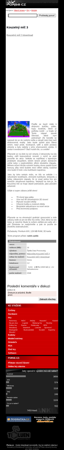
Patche (24, 325)
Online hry (13, 325)
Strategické (13, 330)
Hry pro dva (13, 323)
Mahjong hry (37, 323)
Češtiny (11, 310)
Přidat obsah (45, 447)
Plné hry (12, 349)
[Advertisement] (27, 56)
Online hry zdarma (16, 366)
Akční (23, 321)
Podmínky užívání (31, 447)
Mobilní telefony (15, 338)
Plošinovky (35, 325)
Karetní (55, 321)
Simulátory (13, 327)
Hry (28, 10)
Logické (25, 323)
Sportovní (48, 327)
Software (12, 353)
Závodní (12, 332)
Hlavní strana (19, 10)
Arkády (34, 10)
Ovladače (12, 342)
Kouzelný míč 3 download (20, 35)
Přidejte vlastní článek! (18, 363)
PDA (10, 346)
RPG (45, 325)
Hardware (12, 314)
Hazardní (43, 321)
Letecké (38, 327)
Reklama (19, 447)
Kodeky (11, 335)
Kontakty (10, 447)
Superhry (51, 330)
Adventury (13, 321)
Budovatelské (29, 330)
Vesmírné (26, 327)
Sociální (42, 330)
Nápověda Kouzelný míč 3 (38, 254)
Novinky (49, 323)
